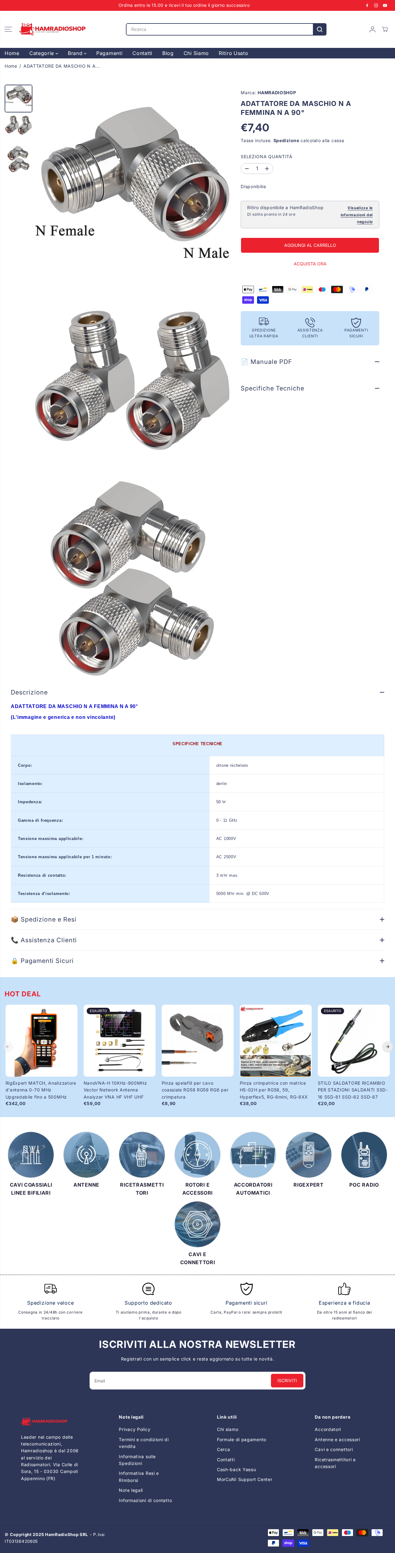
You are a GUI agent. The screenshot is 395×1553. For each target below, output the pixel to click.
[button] (8, 29)
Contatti (142, 53)
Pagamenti (109, 53)
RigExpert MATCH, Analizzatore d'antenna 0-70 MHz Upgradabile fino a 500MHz (41, 1089)
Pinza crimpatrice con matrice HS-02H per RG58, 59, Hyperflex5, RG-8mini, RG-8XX (274, 1089)
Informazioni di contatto (145, 1500)
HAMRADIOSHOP (277, 92)
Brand (76, 53)
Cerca (223, 1449)
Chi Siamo (196, 53)
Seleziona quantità (267, 156)
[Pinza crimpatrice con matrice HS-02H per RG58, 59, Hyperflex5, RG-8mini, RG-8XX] (276, 1041)
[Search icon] (319, 29)
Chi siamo (227, 1429)
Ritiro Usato (233, 53)
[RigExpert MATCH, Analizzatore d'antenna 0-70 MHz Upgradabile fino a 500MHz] (41, 1041)
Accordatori (328, 1429)
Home (12, 53)
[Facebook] (367, 5)
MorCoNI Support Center (244, 1479)
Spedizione (286, 140)
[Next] (387, 1046)
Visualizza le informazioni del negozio (357, 215)
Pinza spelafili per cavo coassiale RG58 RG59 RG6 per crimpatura (195, 1089)
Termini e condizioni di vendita (143, 1443)
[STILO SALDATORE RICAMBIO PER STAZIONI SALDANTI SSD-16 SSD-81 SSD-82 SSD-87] (354, 1041)
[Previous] (7, 1046)
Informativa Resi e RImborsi (139, 1477)
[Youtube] (385, 5)
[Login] (372, 29)
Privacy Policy (134, 1429)
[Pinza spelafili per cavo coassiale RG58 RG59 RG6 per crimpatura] (198, 1041)
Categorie (42, 53)
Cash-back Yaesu (236, 1469)
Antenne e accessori (337, 1439)
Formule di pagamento (241, 1439)
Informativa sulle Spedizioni (137, 1460)
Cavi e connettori (334, 1449)
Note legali (131, 1490)
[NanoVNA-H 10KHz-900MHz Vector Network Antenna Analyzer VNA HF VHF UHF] (120, 1041)
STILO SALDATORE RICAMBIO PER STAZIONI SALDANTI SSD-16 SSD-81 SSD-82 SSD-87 (353, 1089)
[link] (50, 1421)
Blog (168, 53)
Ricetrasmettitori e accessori (335, 1463)
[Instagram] (376, 5)
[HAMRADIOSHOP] (52, 29)
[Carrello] (384, 29)
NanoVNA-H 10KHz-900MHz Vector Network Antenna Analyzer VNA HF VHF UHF (115, 1089)
